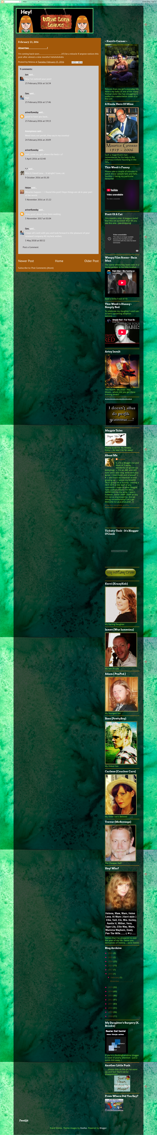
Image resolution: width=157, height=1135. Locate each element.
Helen (28, 187)
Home (59, 261)
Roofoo (83, 1128)
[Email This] (72, 62)
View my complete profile (117, 505)
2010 (110, 1008)
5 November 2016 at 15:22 (38, 199)
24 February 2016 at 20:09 (38, 139)
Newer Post (26, 261)
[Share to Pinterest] (81, 62)
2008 (110, 1016)
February (115, 977)
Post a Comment (31, 247)
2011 (110, 1004)
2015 (110, 987)
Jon (26, 74)
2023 (110, 965)
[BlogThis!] (75, 62)
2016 (110, 974)
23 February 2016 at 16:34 (38, 83)
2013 (110, 995)
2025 (110, 957)
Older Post (91, 261)
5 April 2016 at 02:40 (35, 158)
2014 (110, 991)
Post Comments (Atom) (42, 267)
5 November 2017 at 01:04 (38, 218)
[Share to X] (77, 62)
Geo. (27, 93)
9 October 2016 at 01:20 (37, 177)
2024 (110, 961)
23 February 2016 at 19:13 (38, 121)
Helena (121, 459)
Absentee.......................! (121, 981)
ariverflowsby (31, 112)
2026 (110, 953)
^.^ (26, 168)
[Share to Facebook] (79, 62)
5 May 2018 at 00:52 (35, 240)
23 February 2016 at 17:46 (38, 102)
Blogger (103, 1128)
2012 (110, 999)
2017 (110, 969)
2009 (110, 1012)
